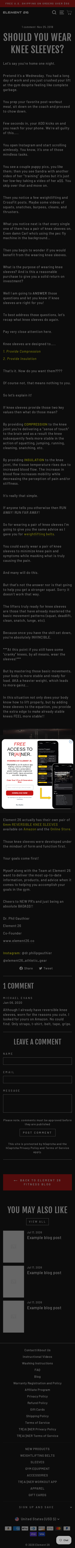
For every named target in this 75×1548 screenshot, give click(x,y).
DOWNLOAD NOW (19, 793)
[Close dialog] (70, 741)
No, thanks (19, 805)
